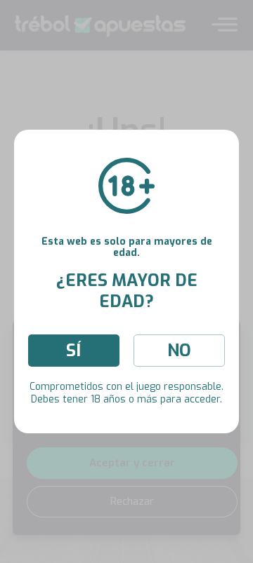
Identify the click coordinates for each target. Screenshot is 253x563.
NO (179, 350)
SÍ (73, 350)
